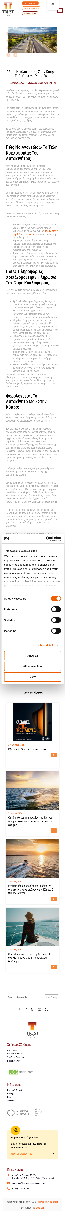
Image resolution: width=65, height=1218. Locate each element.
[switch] (56, 609)
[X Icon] (46, 1009)
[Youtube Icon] (39, 1009)
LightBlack (39, 1207)
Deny (32, 676)
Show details (46, 645)
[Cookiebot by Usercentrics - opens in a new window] (46, 538)
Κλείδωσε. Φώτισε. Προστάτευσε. (27, 749)
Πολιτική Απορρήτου (48, 1201)
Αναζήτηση (51, 997)
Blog (30, 82)
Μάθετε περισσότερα (21, 1153)
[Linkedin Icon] (32, 1009)
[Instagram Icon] (25, 1009)
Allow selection (32, 666)
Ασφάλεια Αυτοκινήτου (44, 82)
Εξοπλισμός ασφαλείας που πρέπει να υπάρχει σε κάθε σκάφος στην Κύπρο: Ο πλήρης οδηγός (30, 889)
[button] (60, 10)
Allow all (32, 655)
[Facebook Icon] (18, 1009)
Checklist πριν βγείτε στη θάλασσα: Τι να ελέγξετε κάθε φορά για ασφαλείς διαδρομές (31, 958)
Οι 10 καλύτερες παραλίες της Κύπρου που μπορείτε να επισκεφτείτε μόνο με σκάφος (30, 821)
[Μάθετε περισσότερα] (52, 1153)
